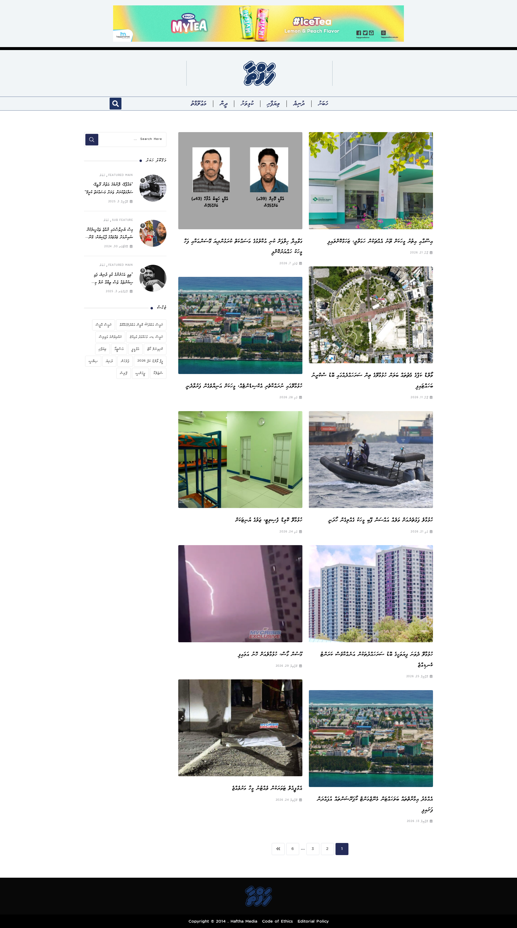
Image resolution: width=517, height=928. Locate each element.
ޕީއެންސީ (140, 373)
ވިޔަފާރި (273, 103)
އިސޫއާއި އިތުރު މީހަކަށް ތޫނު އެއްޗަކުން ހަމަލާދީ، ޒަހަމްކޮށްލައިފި (380, 241)
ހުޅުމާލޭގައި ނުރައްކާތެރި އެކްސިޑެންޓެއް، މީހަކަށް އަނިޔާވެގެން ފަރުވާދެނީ (242, 386)
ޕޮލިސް (123, 373)
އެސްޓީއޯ (119, 349)
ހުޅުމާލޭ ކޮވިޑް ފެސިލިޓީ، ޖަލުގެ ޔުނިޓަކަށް (268, 520)
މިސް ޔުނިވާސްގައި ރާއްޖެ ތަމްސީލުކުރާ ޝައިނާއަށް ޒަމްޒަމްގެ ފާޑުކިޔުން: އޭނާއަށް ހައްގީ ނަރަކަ (108, 238)
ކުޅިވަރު (247, 103)
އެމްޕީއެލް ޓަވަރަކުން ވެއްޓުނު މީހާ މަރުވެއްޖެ (267, 788)
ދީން (224, 103)
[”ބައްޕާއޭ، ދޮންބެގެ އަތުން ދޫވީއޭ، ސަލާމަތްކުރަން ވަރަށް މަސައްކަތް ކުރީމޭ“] (152, 188)
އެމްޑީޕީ (135, 349)
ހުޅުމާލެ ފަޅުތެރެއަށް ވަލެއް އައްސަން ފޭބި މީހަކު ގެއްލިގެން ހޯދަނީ (380, 520)
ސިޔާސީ (93, 361)
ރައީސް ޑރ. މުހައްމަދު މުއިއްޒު (146, 337)
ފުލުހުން (125, 361)
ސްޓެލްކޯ (158, 373)
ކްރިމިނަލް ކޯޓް (155, 349)
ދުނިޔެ (299, 103)
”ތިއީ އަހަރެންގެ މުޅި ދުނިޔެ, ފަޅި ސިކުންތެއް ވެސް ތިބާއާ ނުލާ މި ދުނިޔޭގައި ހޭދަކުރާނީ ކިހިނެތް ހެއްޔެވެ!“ (109, 282)
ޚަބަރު (323, 103)
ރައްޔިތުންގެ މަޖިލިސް (110, 337)
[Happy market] (258, 23)
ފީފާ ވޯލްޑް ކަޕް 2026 (150, 361)
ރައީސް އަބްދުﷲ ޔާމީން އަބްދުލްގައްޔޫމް (141, 325)
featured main (120, 175)
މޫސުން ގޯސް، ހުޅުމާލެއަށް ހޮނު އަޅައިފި (270, 654)
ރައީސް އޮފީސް (103, 325)
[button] (115, 104)
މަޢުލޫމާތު (199, 103)
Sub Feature (122, 220)
